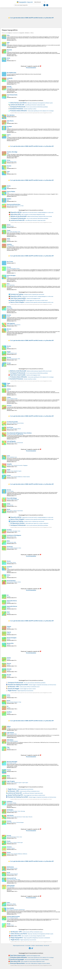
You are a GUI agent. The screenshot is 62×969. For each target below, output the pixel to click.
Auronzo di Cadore (20, 423)
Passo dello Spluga (12, 498)
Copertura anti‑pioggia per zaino (33, 298)
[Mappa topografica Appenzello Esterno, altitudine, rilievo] (4, 608)
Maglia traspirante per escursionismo (25, 690)
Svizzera (8, 240)
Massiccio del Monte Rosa (13, 204)
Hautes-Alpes (25, 816)
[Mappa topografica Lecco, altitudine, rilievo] (4, 458)
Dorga (20, 702)
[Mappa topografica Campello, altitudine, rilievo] (4, 465)
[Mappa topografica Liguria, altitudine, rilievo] (4, 137)
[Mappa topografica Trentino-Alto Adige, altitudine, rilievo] (4, 154)
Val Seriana (10, 546)
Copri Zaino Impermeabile (18, 298)
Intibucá (13, 848)
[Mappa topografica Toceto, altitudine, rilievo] (4, 843)
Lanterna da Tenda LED (17, 104)
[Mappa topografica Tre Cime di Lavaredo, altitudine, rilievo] (4, 423)
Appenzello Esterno (12, 606)
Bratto (8, 700)
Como (15, 734)
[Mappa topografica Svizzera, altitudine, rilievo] (4, 408)
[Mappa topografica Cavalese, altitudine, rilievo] (4, 531)
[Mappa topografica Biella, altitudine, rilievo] (4, 542)
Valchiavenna (10, 867)
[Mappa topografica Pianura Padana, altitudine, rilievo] (4, 194)
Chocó (12, 925)
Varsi (21, 836)
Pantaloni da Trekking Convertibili (18, 684)
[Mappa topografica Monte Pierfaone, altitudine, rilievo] (4, 582)
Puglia (8, 383)
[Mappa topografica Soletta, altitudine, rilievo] (4, 659)
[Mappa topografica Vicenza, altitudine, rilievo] (4, 309)
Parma (18, 836)
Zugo (8, 747)
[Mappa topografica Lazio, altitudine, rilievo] (4, 173)
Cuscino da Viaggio (13, 688)
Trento (8, 230)
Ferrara (9, 267)
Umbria (9, 389)
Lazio (8, 171)
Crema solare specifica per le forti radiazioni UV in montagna (41, 110)
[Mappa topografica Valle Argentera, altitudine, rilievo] (4, 325)
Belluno (14, 423)
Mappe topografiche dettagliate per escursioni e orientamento (37, 937)
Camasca (9, 847)
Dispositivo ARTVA (16, 212)
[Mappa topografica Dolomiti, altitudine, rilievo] (4, 89)
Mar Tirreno (10, 261)
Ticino (8, 238)
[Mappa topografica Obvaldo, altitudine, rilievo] (4, 676)
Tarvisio (9, 357)
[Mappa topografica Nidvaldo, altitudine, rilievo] (4, 670)
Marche (9, 346)
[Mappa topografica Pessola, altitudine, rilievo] (4, 837)
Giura (8, 775)
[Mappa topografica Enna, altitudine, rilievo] (4, 286)
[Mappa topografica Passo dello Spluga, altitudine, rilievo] (4, 499)
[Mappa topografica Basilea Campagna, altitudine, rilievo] (4, 639)
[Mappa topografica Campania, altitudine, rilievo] (4, 569)
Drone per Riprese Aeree (17, 963)
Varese (8, 225)
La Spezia (15, 510)
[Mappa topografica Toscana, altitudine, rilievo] (4, 167)
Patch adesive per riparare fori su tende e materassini (37, 523)
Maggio (9, 351)
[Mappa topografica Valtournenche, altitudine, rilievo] (4, 888)
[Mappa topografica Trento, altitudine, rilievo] (4, 233)
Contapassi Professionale (17, 106)
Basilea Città (10, 643)
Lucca (15, 536)
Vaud (8, 612)
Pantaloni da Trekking (16, 294)
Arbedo (9, 475)
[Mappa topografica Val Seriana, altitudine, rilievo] (4, 548)
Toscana (9, 166)
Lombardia (9, 78)
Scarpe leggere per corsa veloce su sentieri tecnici (37, 300)
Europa (9, 363)
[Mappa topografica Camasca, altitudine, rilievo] (4, 848)
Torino (8, 160)
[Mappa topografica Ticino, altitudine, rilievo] (4, 240)
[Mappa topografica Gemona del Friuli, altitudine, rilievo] (4, 881)
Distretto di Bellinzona (18, 476)
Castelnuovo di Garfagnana (14, 535)
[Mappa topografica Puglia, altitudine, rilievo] (4, 385)
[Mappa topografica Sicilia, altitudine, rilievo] (4, 59)
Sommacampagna (20, 822)
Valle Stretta (10, 815)
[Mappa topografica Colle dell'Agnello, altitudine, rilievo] (4, 443)
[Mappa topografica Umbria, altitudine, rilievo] (4, 391)
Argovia (9, 632)
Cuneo (15, 442)
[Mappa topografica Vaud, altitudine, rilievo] (4, 613)
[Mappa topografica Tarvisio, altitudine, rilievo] (4, 359)
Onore (20, 548)
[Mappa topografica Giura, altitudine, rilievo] (4, 777)
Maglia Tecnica (12, 690)
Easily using (32, 17)
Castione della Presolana (13, 916)
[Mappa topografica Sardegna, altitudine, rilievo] (4, 129)
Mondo (8, 923)
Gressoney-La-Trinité (19, 205)
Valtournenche (11, 885)
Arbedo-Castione (26, 476)
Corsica (9, 315)
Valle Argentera (11, 323)
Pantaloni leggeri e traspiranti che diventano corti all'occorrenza (42, 684)
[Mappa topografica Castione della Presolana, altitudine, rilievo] (4, 919)
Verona (9, 561)
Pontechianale (20, 442)
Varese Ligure (20, 842)
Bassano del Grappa (12, 761)
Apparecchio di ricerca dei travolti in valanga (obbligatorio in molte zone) (37, 212)
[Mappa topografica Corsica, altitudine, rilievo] (4, 317)
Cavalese (9, 529)
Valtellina (9, 244)
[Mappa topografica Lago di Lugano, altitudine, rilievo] (4, 783)
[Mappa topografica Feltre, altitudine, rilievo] (4, 904)
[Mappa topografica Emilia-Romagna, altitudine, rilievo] (4, 278)
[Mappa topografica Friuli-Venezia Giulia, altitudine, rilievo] (4, 96)
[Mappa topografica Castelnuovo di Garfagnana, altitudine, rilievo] (4, 537)
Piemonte (9, 49)
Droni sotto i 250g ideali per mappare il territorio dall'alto (38, 963)
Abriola (19, 582)
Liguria (8, 134)
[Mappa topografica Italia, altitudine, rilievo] (4, 38)
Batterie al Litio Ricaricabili (19, 216)
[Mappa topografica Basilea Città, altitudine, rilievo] (4, 645)
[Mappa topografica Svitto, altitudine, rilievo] (4, 696)
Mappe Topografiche (17, 937)
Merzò (8, 509)
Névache (30, 816)
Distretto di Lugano (17, 471)
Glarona (9, 663)
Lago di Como (10, 732)
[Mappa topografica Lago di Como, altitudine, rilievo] (4, 735)
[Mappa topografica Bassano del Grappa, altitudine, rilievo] (4, 764)
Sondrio (15, 398)
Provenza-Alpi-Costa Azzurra (16, 816)
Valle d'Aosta (10, 121)
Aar (8, 595)
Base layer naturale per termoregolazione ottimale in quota (40, 102)
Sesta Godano (20, 510)
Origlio (8, 469)
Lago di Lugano (11, 781)
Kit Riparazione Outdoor (17, 523)
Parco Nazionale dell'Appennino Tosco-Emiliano (19, 433)
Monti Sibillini (10, 908)
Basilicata (11, 582)
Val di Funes (10, 427)
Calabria (9, 198)
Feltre (8, 902)
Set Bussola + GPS (13, 686)
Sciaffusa (9, 712)
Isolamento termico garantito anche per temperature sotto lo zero (39, 302)
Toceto (8, 841)
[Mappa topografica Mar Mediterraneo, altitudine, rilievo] (4, 74)
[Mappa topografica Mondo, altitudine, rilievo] (4, 925)
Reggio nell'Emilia (20, 434)
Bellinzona (25, 853)
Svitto (8, 695)
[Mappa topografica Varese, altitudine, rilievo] (4, 226)
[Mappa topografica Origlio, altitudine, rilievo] (4, 471)
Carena (9, 852)
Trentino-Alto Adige (12, 152)
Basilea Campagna (11, 637)
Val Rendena (10, 810)
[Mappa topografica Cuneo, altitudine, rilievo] (4, 505)
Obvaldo (9, 674)
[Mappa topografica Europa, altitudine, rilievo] (4, 364)
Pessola (9, 835)
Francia (8, 316)
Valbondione (10, 740)
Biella (8, 541)
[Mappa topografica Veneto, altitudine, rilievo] (4, 187)
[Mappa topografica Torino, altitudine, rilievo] (4, 162)
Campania (9, 566)
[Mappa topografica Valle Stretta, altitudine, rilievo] (4, 817)
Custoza (9, 821)
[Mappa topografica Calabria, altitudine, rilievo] (4, 200)
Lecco (15, 353)
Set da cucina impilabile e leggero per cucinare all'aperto (37, 959)
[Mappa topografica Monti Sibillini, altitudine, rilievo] (4, 911)
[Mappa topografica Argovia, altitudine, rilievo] (4, 633)
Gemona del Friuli (11, 878)
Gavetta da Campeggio (17, 959)
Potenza (15, 582)
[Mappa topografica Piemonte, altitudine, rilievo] (4, 52)
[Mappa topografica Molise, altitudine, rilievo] (4, 576)
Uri (7, 706)
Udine (19, 358)
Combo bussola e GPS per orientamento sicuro (30, 686)
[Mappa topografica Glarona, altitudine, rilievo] (4, 665)
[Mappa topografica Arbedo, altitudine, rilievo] (4, 477)
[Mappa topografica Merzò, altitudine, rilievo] (4, 511)
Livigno (9, 397)
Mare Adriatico (11, 115)
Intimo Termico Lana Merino (18, 103)
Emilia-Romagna (13, 268)
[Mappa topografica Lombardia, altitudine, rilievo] (4, 81)
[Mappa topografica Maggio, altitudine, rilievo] (4, 353)
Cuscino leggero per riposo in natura (28, 688)
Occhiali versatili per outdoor (30, 108)
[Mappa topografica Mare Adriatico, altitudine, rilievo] (4, 116)
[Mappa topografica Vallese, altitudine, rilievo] (4, 728)
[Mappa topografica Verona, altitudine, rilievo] (4, 562)
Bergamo (16, 548)
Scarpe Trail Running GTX (17, 300)
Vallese (9, 726)
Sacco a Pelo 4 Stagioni (17, 302)
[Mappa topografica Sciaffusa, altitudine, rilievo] (4, 713)
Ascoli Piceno (15, 909)
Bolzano (19, 428)
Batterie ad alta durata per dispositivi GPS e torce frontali (39, 216)
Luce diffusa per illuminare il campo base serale (35, 104)
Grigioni (12, 499)
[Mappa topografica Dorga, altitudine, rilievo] (4, 874)
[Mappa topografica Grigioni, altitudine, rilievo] (4, 628)
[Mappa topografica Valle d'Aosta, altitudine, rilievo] (4, 122)
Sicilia (8, 58)
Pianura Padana (11, 191)
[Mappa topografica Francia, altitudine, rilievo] (4, 771)
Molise (8, 575)
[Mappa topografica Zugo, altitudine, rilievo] (4, 748)
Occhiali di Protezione (16, 108)
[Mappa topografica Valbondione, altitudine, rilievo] (4, 742)
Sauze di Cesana (17, 324)
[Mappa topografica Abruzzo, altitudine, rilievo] (4, 331)
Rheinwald (17, 499)
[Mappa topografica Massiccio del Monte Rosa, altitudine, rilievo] (4, 206)
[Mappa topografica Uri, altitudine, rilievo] (4, 708)
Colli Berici (9, 801)
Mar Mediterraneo (11, 72)
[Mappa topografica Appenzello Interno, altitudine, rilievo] (4, 602)
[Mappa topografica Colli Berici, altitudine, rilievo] (4, 804)
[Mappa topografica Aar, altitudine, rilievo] (4, 596)
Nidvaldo (9, 669)
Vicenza (9, 306)
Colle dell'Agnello (11, 441)
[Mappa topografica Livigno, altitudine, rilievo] (4, 400)
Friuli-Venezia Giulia (12, 95)
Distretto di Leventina (18, 465)
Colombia (8, 925)
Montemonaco (22, 909)
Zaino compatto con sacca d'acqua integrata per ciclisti (33, 214)
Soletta (9, 657)
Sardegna (9, 126)
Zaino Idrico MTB (15, 214)
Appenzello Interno (12, 600)
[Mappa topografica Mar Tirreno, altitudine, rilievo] (4, 263)
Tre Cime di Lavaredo (12, 421)
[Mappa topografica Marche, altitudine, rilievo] (4, 347)
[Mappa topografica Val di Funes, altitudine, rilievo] (4, 429)
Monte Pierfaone (11, 580)
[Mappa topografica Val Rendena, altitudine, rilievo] (4, 811)
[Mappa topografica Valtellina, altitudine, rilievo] (4, 247)
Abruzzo (9, 329)
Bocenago (23, 811)
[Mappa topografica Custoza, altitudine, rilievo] (4, 822)
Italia (8, 35)
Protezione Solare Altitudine (18, 110)
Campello (9, 464)
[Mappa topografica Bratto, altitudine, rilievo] (4, 702)
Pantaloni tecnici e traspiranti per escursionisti (34, 294)
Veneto (11, 87)
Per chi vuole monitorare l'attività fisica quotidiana (37, 106)
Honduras (9, 848)
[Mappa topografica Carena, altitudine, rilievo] (4, 854)
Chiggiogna (25, 465)
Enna (8, 283)
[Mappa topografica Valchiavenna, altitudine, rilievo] (4, 868)
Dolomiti (9, 86)
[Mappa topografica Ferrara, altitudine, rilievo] (4, 270)
